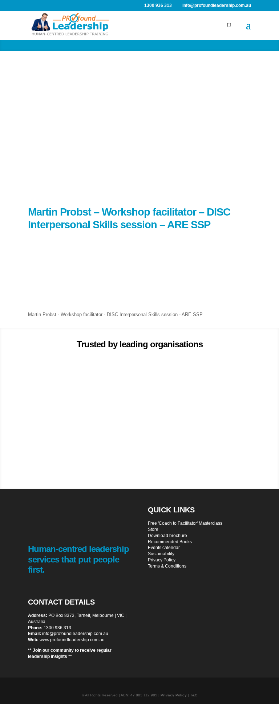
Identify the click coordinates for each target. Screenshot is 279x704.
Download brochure (167, 535)
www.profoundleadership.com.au (72, 639)
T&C (193, 695)
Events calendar (164, 547)
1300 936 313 (57, 627)
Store (153, 529)
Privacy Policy (161, 559)
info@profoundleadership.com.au (75, 633)
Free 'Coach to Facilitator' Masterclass (185, 523)
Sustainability (161, 553)
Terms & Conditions (167, 566)
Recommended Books (170, 541)
